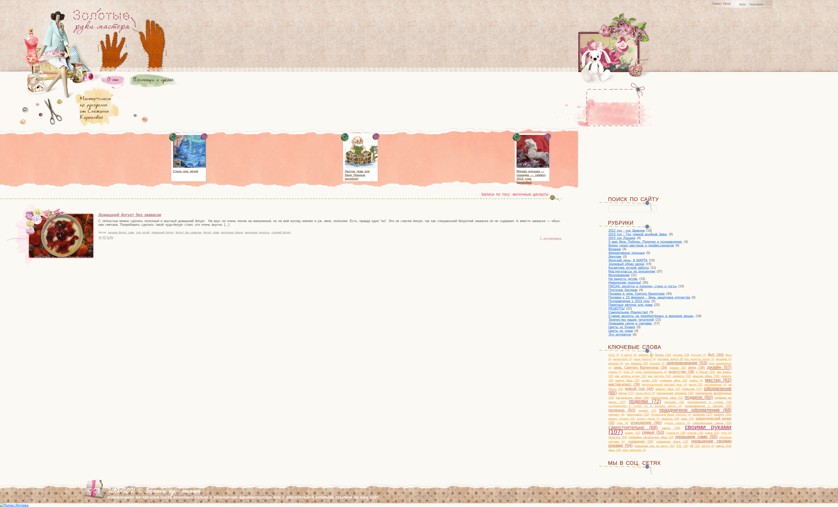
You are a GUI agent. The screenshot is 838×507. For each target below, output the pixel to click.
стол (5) (726, 433)
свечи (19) (671, 428)
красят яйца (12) (627, 380)
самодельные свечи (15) (712, 423)
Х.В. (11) (682, 446)
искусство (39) (681, 371)
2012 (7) (613, 355)
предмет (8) (616, 414)
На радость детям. (623, 279)
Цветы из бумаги (621, 327)
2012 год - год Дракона (626, 230)
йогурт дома (211, 232)
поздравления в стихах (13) (709, 402)
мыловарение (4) (715, 384)
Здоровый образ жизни (626, 264)
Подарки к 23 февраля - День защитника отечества (649, 297)
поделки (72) (645, 401)
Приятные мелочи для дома (630, 305)
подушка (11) (674, 402)
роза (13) (687, 418)
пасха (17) (626, 393)
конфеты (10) (682, 376)
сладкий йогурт (281, 232)
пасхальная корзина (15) (675, 393)
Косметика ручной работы (628, 267)
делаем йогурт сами (121, 232)
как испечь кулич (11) (630, 376)
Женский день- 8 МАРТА (627, 260)
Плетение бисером (622, 290)
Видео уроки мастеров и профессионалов (641, 245)
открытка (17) (692, 389)
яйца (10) (614, 450)
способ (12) (695, 433)
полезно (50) (621, 410)
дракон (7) (615, 372)
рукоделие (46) (646, 422)
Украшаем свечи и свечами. (630, 323)
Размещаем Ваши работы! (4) (671, 414)
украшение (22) (640, 441)
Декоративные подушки (626, 253)
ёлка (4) (628, 372)
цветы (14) (724, 446)
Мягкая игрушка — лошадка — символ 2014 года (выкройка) (531, 176)
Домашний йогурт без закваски (129, 214)
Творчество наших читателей (631, 319)
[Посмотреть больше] (189, 168)
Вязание (614, 249)
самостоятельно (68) (633, 427)
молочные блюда (232, 232)
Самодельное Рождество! (628, 312)
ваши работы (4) (645, 359)
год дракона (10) (636, 363)
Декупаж (614, 256)
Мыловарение (619, 275)
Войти (742, 4)
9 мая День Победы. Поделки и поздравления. (645, 241)
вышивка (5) (724, 359)
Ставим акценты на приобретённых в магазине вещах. (651, 316)
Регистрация (756, 4)
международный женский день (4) (664, 384)
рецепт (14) (723, 414)
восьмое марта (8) (670, 359)
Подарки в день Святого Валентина (636, 293)
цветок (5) (707, 446)
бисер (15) (663, 355)
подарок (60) (699, 397)
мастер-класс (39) (624, 384)
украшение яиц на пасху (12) (654, 446)
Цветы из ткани (620, 331)
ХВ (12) (695, 446)
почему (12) (647, 410)
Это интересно (619, 334)
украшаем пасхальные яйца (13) (650, 437)
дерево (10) (678, 367)
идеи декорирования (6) (651, 372)
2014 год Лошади (621, 238)
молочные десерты (257, 232)
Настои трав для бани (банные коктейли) (357, 174)
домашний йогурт (162, 232)
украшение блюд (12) (672, 441)
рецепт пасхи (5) (648, 418)
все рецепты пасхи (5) (699, 359)
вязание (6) (615, 363)
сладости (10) (675, 433)
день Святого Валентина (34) (641, 368)
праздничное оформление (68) (695, 410)
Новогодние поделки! (624, 282)
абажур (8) (646, 355)
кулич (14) (650, 380)
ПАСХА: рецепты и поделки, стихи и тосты (642, 286)
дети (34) (696, 368)
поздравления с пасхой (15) (708, 406)
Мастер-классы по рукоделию (631, 271)
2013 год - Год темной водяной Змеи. (637, 234)
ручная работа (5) (677, 423)
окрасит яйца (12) (667, 389)
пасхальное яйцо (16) (632, 397)
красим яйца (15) (706, 376)
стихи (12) (712, 433)
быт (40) (716, 354)
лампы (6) (696, 380)
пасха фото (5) (645, 393)
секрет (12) (632, 433)
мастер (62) (718, 379)
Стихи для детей (185, 171)
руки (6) (622, 423)
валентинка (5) (622, 359)
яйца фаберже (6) (634, 450)
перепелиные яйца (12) (667, 397)
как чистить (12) (659, 376)
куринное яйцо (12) (673, 380)
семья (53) (653, 432)
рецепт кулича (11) (621, 418)
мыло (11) (696, 384)
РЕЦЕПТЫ (616, 308)
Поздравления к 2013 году (629, 301)
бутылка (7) (698, 355)
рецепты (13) (670, 418)
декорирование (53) (686, 362)
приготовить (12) (638, 414)
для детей (142, 232)
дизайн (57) (719, 367)
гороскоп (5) (657, 363)
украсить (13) (617, 437)
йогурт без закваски (188, 232)
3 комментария (551, 238)
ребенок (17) (702, 414)
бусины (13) (681, 355)
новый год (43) (639, 388)
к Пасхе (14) (705, 372)
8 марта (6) (629, 355)
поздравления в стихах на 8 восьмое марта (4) (645, 406)
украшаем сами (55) (696, 436)
